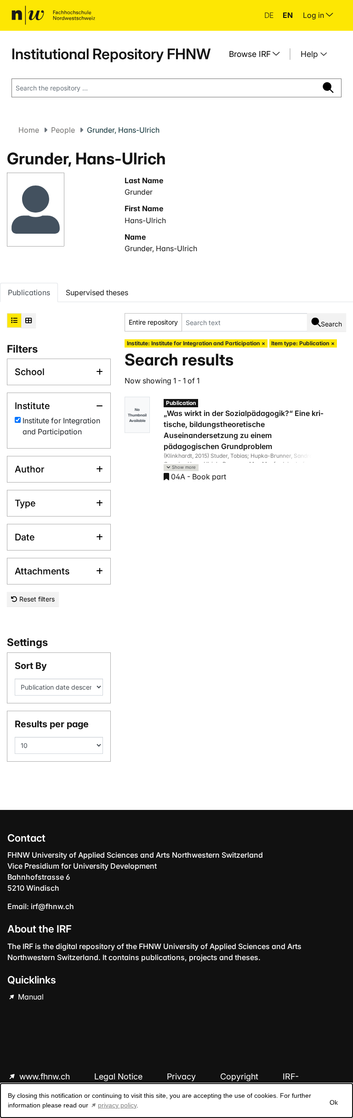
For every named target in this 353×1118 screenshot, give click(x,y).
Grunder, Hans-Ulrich (161, 248)
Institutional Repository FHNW (111, 54)
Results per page (52, 724)
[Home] (53, 15)
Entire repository (153, 322)
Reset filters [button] (36, 599)
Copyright (240, 1076)
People (63, 130)
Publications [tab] (29, 292)
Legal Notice (119, 1076)
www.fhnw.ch (44, 1076)
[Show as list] (14, 320)
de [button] (269, 15)
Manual (30, 996)
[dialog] (176, 1100)
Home (28, 130)
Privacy (182, 1076)
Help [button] (310, 54)
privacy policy (117, 1105)
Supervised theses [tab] (97, 292)
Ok (334, 1102)
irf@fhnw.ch (52, 906)
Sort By (31, 665)
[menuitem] (258, 54)
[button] (181, 467)
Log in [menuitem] (314, 15)
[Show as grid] (28, 320)
